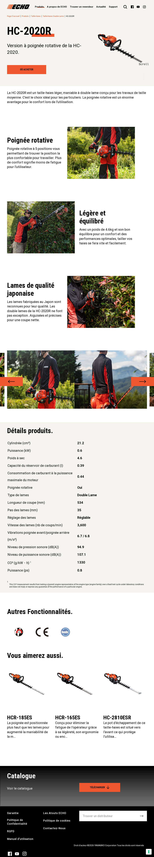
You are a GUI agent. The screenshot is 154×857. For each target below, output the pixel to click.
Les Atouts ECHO (54, 813)
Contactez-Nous (54, 828)
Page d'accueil (13, 16)
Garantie (13, 813)
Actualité (101, 6)
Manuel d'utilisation (20, 838)
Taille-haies (36, 16)
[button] (11, 381)
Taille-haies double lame (53, 16)
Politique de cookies (56, 820)
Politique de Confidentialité (17, 821)
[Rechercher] (125, 6)
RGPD (10, 831)
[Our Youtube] (138, 6)
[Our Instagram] (144, 6)
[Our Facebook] (132, 6)
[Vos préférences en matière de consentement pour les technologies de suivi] (149, 852)
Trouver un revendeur (81, 6)
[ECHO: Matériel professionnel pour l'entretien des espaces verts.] (18, 7)
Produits (25, 16)
